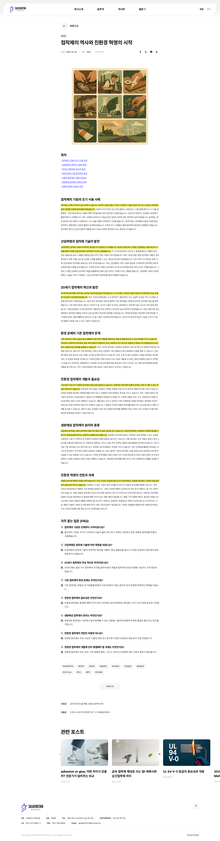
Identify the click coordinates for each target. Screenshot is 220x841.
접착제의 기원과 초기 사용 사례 (74, 160)
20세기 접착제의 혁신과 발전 (73, 169)
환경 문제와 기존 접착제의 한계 (74, 173)
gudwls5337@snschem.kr (89, 823)
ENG (209, 9)
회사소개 (78, 9)
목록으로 (110, 686)
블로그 (142, 9)
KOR (201, 9)
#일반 (63, 35)
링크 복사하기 (99, 52)
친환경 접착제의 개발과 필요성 (74, 178)
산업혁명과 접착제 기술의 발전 (74, 165)
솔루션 (100, 9)
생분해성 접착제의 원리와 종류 (74, 182)
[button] (159, 754)
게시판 (121, 9)
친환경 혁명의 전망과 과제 (72, 186)
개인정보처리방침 (193, 835)
